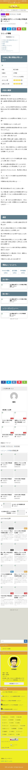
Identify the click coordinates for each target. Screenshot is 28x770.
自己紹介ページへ (14, 683)
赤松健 (21, 728)
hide (13, 36)
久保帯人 (12, 731)
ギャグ (5, 719)
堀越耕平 (5, 731)
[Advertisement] (14, 334)
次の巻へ (4, 47)
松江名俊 (4, 16)
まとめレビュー (15, 725)
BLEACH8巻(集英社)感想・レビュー (9, 709)
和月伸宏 (11, 719)
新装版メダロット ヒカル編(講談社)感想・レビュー (13, 696)
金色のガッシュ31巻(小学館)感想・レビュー (11, 700)
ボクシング (6, 725)
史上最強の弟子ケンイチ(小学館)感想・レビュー (12, 704)
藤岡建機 (14, 728)
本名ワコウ (12, 734)
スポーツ (5, 722)
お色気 (19, 14)
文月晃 (12, 722)
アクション (13, 14)
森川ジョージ (6, 728)
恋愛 (19, 734)
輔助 (14, 402)
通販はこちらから (7, 45)
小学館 (7, 14)
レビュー (3, 14)
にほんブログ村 (5, 747)
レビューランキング (5, 741)
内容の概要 (5, 41)
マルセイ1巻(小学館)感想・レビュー (9, 691)
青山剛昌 (18, 719)
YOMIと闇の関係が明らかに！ (10, 40)
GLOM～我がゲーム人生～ (7, 761)
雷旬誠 (5, 734)
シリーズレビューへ (7, 50)
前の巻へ (4, 49)
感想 (3, 43)
